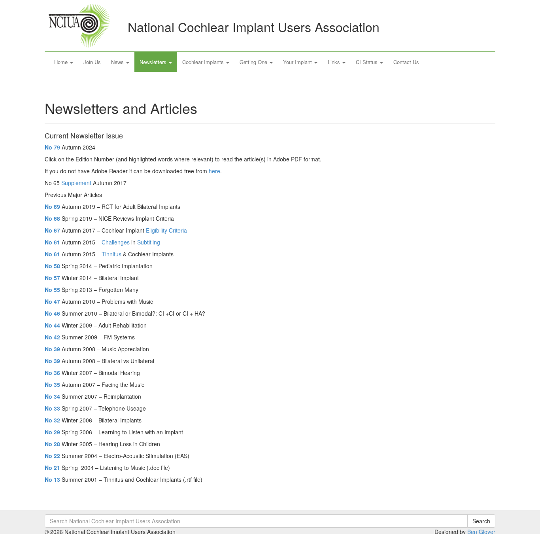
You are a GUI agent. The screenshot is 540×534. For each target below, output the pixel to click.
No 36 (52, 373)
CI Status (367, 62)
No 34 (52, 396)
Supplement (76, 183)
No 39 (52, 349)
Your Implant (298, 62)
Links (335, 62)
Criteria (178, 230)
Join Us (92, 62)
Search (481, 521)
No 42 (52, 337)
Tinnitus (111, 254)
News (118, 62)
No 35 (52, 384)
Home (61, 62)
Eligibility (156, 230)
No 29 (52, 432)
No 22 (52, 456)
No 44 (52, 325)
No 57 (52, 278)
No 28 (52, 444)
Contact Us (406, 62)
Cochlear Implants (203, 62)
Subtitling (148, 242)
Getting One (254, 62)
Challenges (116, 242)
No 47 (52, 301)
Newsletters (154, 62)
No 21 (52, 468)
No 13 (52, 479)
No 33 (52, 408)
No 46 (52, 313)
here (214, 171)
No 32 (52, 420)
